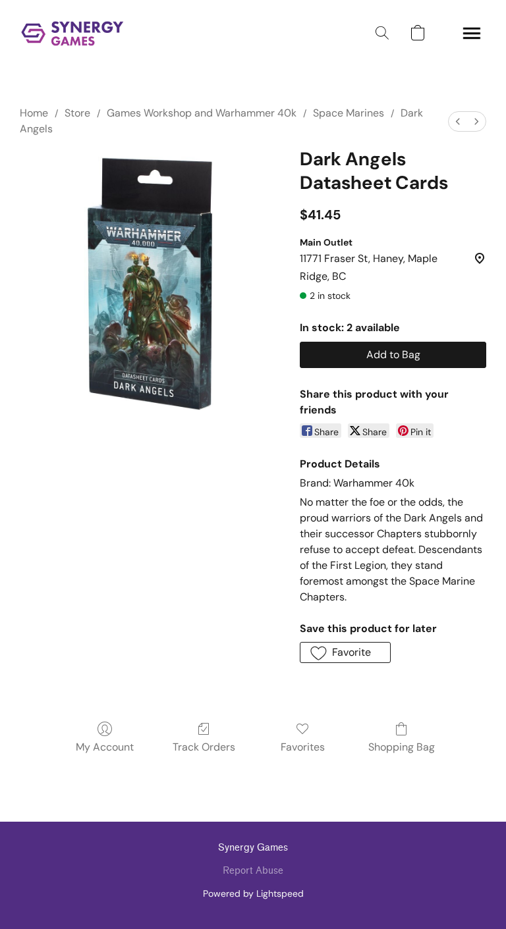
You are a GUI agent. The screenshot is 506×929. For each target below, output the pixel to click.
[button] (72, 33)
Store (77, 113)
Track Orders (204, 747)
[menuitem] (458, 121)
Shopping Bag (401, 747)
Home (34, 113)
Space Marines (348, 113)
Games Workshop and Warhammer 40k (201, 113)
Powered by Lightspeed (253, 893)
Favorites (303, 747)
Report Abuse (253, 870)
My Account (105, 747)
